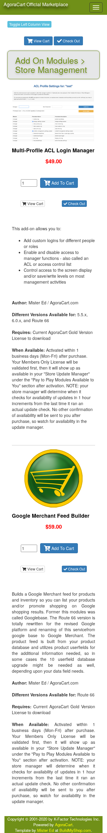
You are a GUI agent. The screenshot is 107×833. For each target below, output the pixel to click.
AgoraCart (64, 824)
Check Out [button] (71, 40)
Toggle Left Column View (29, 24)
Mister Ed (45, 830)
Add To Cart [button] (62, 183)
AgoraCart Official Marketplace (36, 4)
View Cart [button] (41, 40)
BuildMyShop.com (75, 830)
